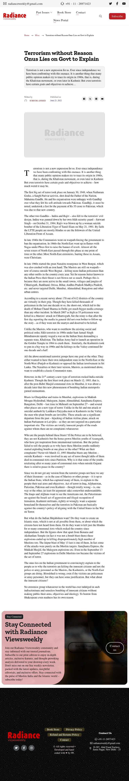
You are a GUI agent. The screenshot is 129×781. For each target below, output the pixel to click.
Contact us (115, 648)
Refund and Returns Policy (64, 734)
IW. (73, 752)
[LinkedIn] (96, 98)
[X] (90, 98)
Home (26, 35)
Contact (80, 12)
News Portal (60, 20)
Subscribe (117, 16)
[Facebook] (84, 98)
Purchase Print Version (83, 647)
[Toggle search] (101, 16)
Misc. (37, 35)
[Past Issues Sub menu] (51, 12)
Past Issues (42, 12)
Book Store (64, 12)
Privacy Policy (74, 729)
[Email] (102, 98)
